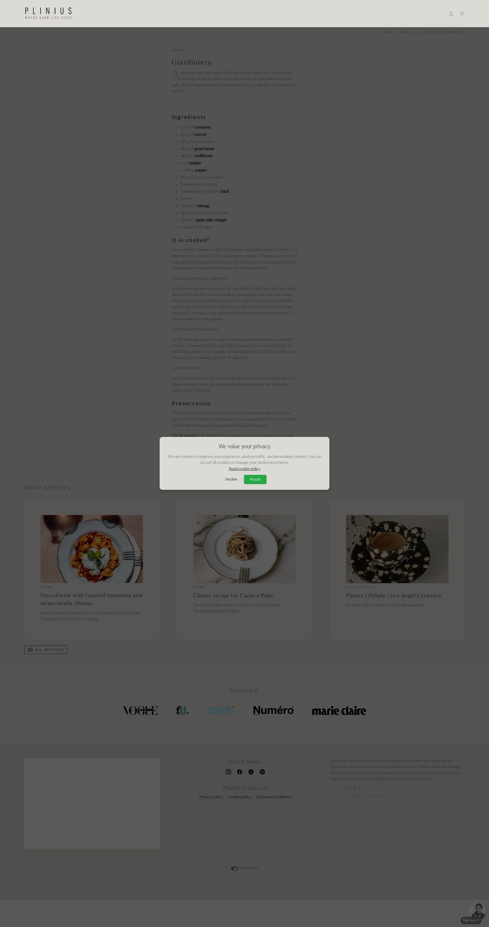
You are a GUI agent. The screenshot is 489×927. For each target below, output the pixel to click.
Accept (255, 480)
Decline (231, 480)
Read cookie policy (244, 469)
